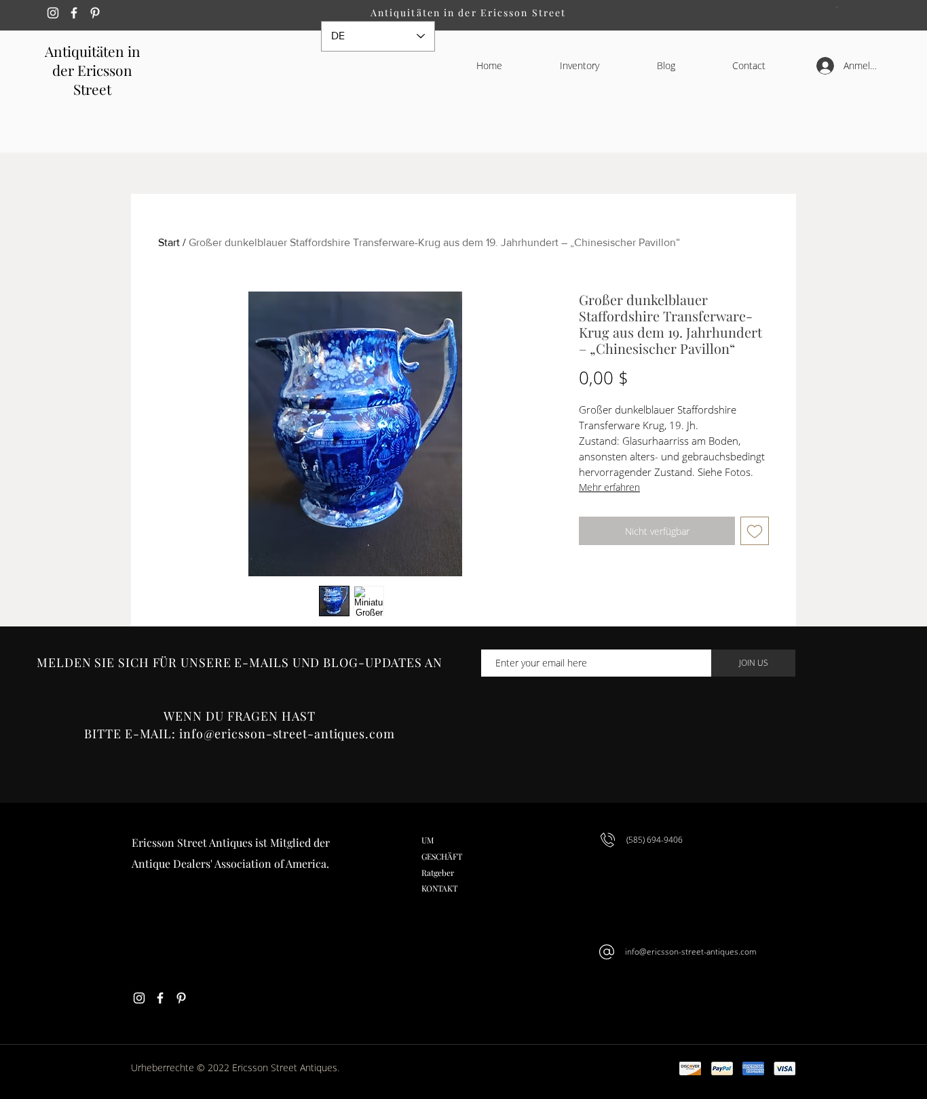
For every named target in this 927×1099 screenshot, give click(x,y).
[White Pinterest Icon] (95, 12)
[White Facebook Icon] (74, 12)
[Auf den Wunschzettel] (754, 531)
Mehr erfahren (609, 487)
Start (169, 242)
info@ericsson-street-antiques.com (287, 733)
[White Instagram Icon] (52, 12)
